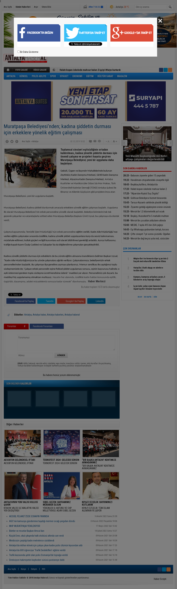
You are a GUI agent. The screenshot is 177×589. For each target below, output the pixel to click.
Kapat (160, 21)
